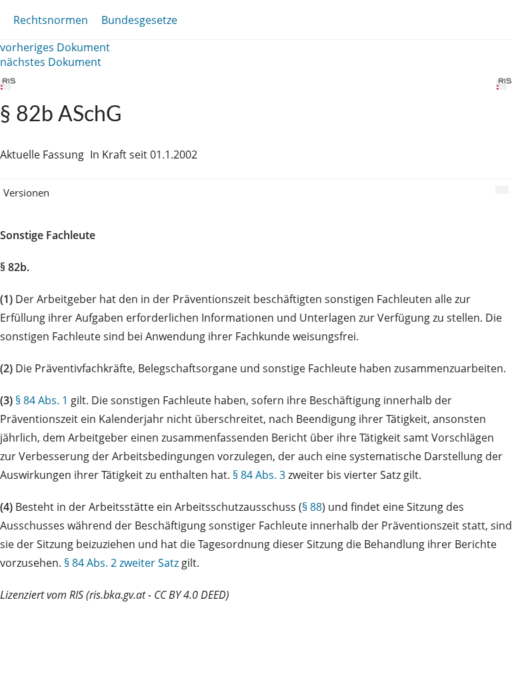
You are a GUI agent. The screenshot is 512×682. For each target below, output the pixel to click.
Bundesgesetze (139, 20)
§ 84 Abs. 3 (259, 475)
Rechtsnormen (50, 20)
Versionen (26, 192)
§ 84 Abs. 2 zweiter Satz (121, 562)
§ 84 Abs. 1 (41, 400)
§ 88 (312, 507)
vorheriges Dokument (55, 47)
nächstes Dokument (50, 62)
